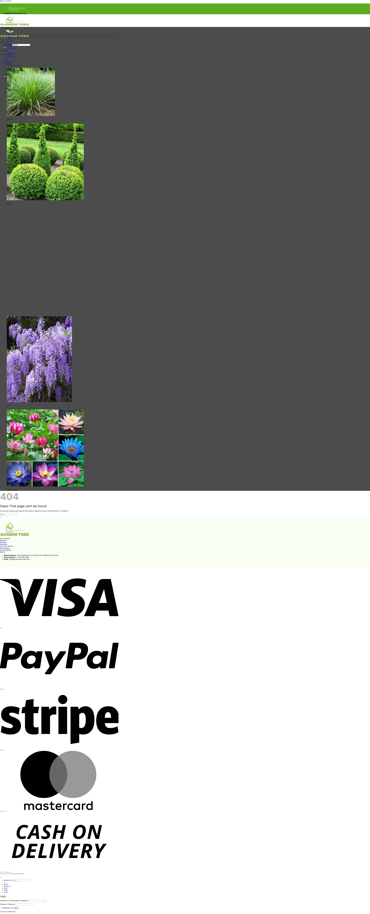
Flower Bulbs (12, 47)
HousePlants (8, 54)
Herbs (6, 58)
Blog (9, 37)
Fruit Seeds (12, 52)
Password (7, 904)
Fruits (6, 50)
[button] (61, 29)
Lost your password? (7, 911)
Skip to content (5, 1)
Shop (9, 39)
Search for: (8, 880)
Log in (16, 908)
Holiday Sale (8, 41)
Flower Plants (13, 45)
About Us (11, 35)
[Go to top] (1, 877)
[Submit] (4, 47)
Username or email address (14, 900)
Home (10, 33)
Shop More (8, 64)
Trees (6, 60)
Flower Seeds (13, 49)
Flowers (7, 43)
